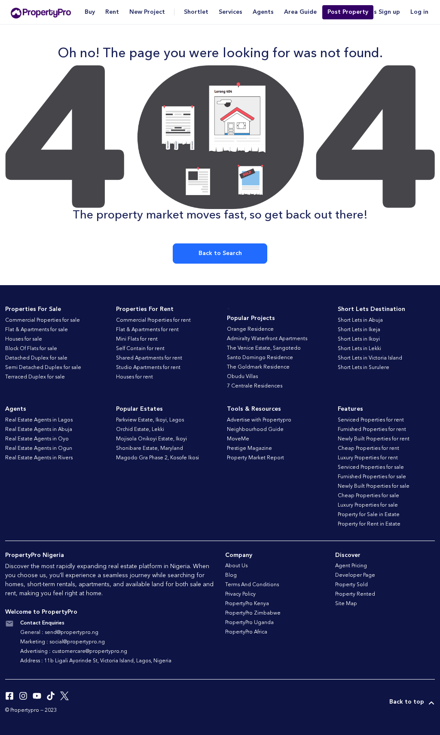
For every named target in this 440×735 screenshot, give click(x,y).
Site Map (346, 603)
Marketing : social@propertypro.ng (62, 642)
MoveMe (238, 439)
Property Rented (355, 594)
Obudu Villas (242, 376)
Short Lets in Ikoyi (359, 339)
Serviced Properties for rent (371, 420)
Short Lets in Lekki (359, 348)
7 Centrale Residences (254, 386)
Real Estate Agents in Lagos (39, 420)
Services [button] (230, 12)
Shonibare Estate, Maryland (149, 448)
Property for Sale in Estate (369, 514)
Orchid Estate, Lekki (140, 429)
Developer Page (355, 575)
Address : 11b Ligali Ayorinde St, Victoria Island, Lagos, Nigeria (95, 661)
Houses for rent (134, 377)
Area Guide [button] (300, 12)
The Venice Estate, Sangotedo (264, 348)
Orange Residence (250, 329)
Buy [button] (90, 12)
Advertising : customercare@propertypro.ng (73, 651)
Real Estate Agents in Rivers (39, 458)
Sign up (389, 12)
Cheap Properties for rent (368, 448)
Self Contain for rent (140, 348)
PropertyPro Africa (246, 632)
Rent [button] (112, 12)
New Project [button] (147, 12)
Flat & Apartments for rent (147, 329)
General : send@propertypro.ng (59, 632)
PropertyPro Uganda (249, 622)
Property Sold (351, 584)
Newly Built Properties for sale (373, 486)
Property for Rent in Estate (369, 524)
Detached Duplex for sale (36, 358)
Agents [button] (263, 12)
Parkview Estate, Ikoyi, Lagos (150, 420)
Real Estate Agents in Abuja (38, 429)
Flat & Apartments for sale (36, 329)
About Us (236, 566)
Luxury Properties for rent (368, 458)
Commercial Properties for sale (42, 320)
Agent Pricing (351, 566)
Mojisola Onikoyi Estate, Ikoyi (151, 439)
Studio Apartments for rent (148, 367)
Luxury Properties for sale (368, 505)
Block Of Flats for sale (31, 348)
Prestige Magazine (249, 448)
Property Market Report (255, 458)
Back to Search (220, 253)
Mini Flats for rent (137, 339)
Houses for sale (23, 339)
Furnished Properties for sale (372, 477)
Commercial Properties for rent (153, 320)
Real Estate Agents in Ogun (38, 448)
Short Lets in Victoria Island (370, 358)
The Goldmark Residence (258, 367)
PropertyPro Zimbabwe (253, 613)
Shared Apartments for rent (149, 358)
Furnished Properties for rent (372, 429)
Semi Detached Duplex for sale (43, 367)
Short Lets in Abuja (360, 320)
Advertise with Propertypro (259, 420)
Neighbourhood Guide (255, 429)
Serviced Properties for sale (371, 467)
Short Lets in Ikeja (359, 329)
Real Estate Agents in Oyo (37, 439)
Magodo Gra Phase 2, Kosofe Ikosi (157, 458)
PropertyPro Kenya (247, 603)
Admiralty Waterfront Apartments (267, 338)
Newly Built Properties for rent (373, 439)
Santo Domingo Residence (260, 357)
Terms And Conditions (252, 584)
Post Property (347, 12)
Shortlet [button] (196, 12)
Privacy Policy (240, 594)
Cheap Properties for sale (368, 495)
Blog (231, 575)
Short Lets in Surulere (363, 367)
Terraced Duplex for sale (35, 377)
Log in (419, 12)
